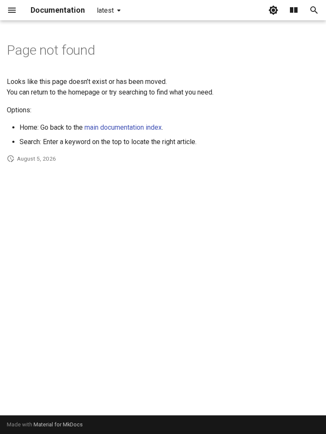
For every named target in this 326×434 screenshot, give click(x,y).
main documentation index (123, 127)
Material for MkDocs (58, 424)
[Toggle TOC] (293, 10)
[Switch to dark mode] (273, 10)
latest (105, 10)
